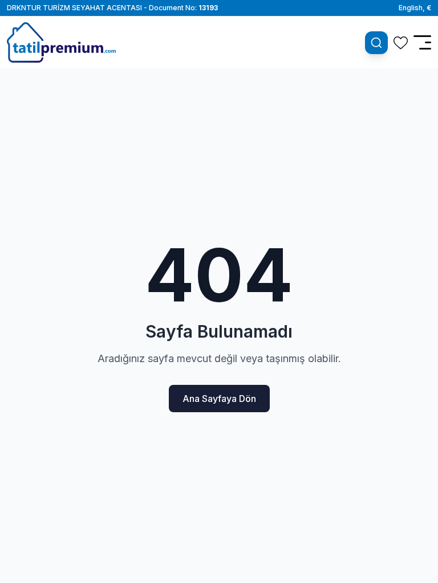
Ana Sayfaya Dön (219, 398)
